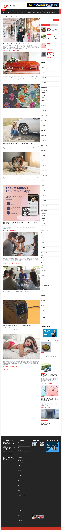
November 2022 (44, 175)
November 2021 (44, 205)
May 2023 (43, 160)
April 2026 (43, 75)
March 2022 (43, 195)
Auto (4, 12)
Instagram (20, 1)
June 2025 (43, 97)
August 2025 (43, 92)
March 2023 (43, 165)
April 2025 (43, 102)
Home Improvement (37, 12)
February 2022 (44, 198)
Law (44, 12)
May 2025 (43, 100)
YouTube (17, 1)
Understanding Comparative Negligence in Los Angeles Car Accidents (18, 143)
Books (42, 237)
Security (43, 300)
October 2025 (44, 87)
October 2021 (43, 208)
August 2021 (43, 213)
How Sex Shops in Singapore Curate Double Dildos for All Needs (17, 43)
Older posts (7, 369)
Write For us (43, 322)
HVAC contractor (44, 287)
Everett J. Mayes (16, 50)
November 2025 (44, 85)
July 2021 (43, 215)
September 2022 (44, 180)
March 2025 (43, 105)
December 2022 (44, 173)
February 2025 (44, 107)
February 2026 (44, 80)
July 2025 (43, 95)
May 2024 (43, 130)
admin (51, 360)
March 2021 (43, 225)
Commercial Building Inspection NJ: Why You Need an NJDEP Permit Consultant (9, 462)
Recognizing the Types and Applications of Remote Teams (16, 291)
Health (29, 12)
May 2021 (42, 220)
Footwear (43, 272)
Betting (42, 235)
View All (56, 340)
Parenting (43, 295)
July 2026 (43, 67)
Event (42, 255)
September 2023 (44, 150)
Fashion (43, 260)
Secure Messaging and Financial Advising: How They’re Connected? (18, 257)
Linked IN (15, 1)
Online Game (43, 292)
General (43, 277)
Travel (53, 12)
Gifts (42, 280)
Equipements (44, 252)
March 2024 (43, 135)
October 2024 (44, 117)
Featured (16, 12)
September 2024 (44, 120)
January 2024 (43, 140)
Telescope (43, 310)
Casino (42, 242)
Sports (48, 12)
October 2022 (44, 178)
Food (42, 267)
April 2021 (43, 223)
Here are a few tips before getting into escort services (15, 359)
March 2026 (43, 77)
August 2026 (43, 65)
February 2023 (44, 168)
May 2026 (43, 72)
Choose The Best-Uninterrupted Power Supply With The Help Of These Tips (19, 325)
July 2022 (43, 185)
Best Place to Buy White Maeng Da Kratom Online (52, 30)
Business (43, 240)
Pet (42, 297)
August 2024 (43, 122)
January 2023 (43, 170)
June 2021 (43, 218)
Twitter (12, 1)
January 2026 (43, 82)
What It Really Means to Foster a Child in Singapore (14, 176)
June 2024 (43, 127)
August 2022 (43, 183)
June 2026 (43, 70)
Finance (42, 265)
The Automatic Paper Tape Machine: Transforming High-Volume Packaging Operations (52, 38)
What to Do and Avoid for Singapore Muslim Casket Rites (15, 75)
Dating (42, 245)
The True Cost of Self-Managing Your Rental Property (14, 109)
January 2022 (43, 200)
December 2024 (44, 112)
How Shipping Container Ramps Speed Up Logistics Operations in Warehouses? (52, 54)
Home (42, 319)
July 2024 (43, 125)
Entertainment (44, 250)
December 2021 (44, 203)
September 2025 (44, 90)
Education (10, 12)
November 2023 (44, 145)
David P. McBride (52, 430)
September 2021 (44, 210)
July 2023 (43, 155)
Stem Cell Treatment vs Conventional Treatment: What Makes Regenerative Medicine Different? (52, 46)
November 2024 (44, 115)
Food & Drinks (23, 12)
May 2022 (43, 190)
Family (42, 257)
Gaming (42, 275)
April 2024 (43, 132)
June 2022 (43, 188)
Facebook (10, 1)
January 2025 (43, 110)
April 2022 (43, 193)
